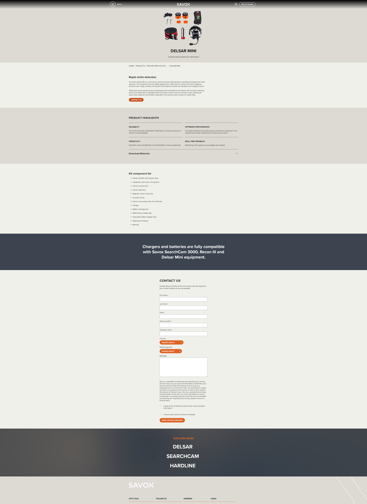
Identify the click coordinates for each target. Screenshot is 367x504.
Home (131, 66)
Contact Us (137, 99)
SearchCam (183, 457)
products (140, 66)
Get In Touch (246, 4)
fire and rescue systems (158, 66)
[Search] (234, 4)
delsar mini (175, 66)
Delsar (183, 447)
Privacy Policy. (165, 400)
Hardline (183, 466)
